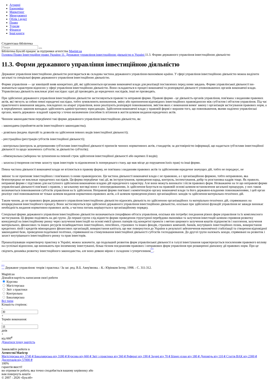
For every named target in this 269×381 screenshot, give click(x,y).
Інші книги (16, 33)
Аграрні (14, 5)
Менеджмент (18, 15)
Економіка (16, 8)
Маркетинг (16, 12)
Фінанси (15, 29)
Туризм (14, 26)
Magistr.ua (75, 51)
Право (13, 22)
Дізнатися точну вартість (18, 342)
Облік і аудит (18, 19)
